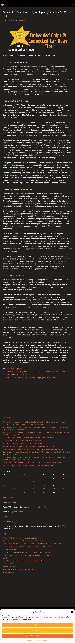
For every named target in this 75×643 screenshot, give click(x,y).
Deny (37, 630)
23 (64, 489)
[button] (72, 612)
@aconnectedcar (18, 512)
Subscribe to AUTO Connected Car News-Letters (21, 569)
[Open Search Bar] (69, 4)
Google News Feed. (40, 507)
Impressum (46, 640)
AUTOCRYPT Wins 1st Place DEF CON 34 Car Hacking (23, 443)
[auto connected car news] (2, 4)
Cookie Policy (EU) (10, 549)
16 (63, 485)
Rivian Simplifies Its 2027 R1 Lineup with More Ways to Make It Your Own (30, 465)
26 (24, 492)
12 (24, 485)
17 (4, 489)
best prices (33, 526)
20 (34, 489)
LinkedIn (6, 516)
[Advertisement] (37, 400)
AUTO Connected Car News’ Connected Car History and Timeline (27, 547)
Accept (37, 625)
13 (34, 485)
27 (34, 492)
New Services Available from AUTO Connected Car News (24, 561)
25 (14, 492)
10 (4, 485)
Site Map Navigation (10, 567)
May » (11, 497)
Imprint (5, 558)
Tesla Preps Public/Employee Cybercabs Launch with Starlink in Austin (29, 446)
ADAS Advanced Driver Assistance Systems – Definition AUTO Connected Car (32, 544)
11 (14, 485)
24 (4, 492)
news (22, 369)
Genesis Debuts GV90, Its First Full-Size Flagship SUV (23, 441)
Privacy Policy (38, 640)
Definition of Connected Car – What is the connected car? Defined (27, 552)
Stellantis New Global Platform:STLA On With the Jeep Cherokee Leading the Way (33, 449)
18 (14, 489)
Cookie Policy (29, 640)
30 (64, 492)
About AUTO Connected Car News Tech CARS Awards (23, 538)
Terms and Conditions (11, 572)
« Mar (5, 497)
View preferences (37, 636)
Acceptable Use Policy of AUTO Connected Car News (23, 541)
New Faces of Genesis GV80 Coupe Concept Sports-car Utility (30, 378)
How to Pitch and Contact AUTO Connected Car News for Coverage (28, 555)
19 (24, 489)
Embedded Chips (12, 369)
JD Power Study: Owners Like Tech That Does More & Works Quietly (28, 438)
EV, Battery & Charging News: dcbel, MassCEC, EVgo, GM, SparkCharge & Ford (32, 462)
